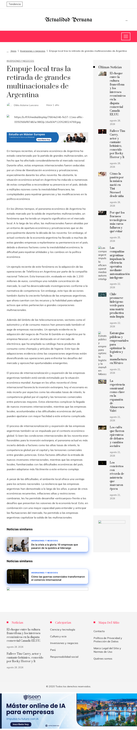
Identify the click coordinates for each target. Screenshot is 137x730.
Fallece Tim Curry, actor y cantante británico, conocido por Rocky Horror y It (117, 144)
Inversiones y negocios (20, 61)
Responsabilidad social (64, 656)
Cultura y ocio (58, 636)
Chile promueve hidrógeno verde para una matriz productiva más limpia (117, 306)
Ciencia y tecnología (62, 629)
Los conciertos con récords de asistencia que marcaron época (117, 476)
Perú (53, 650)
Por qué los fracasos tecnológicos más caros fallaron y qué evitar (118, 222)
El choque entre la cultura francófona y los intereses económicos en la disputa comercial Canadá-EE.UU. (118, 94)
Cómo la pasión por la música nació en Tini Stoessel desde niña (117, 185)
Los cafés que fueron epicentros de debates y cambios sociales (117, 437)
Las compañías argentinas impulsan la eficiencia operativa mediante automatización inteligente (120, 263)
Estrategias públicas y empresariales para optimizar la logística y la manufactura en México (119, 348)
